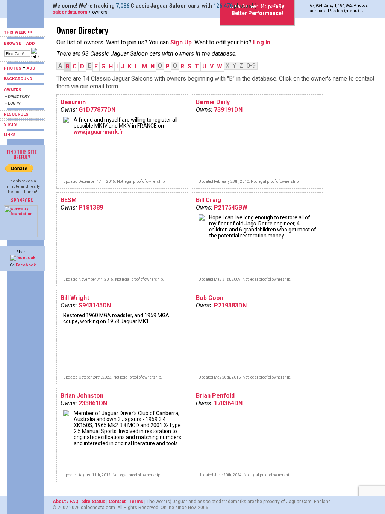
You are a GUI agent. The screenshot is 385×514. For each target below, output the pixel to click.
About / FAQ (66, 501)
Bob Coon (209, 297)
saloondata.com (70, 12)
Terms (136, 501)
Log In (261, 42)
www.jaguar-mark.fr (98, 132)
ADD (30, 43)
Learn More (268, 6)
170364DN (228, 403)
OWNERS (12, 90)
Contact (117, 501)
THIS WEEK (15, 32)
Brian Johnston (82, 395)
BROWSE (12, 43)
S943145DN (95, 305)
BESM (69, 200)
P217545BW (230, 207)
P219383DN (230, 305)
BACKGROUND (18, 78)
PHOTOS (12, 68)
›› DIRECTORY (17, 96)
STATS (10, 124)
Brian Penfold (215, 395)
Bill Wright (75, 297)
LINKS (10, 134)
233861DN (93, 403)
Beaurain (73, 102)
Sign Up (181, 42)
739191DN (228, 109)
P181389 (91, 207)
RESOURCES (16, 114)
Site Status (93, 501)
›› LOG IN (13, 103)
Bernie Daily (213, 102)
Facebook (26, 265)
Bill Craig (208, 200)
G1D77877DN (97, 109)
